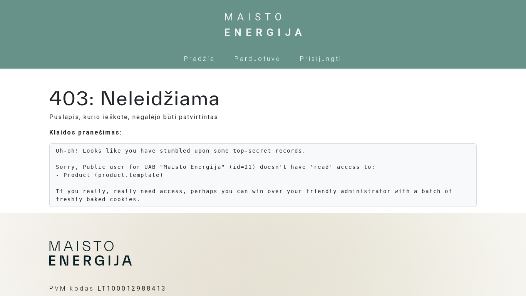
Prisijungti (321, 58)
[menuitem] (199, 59)
